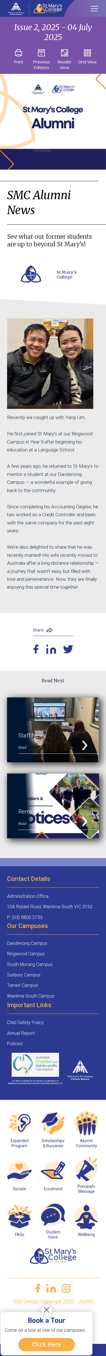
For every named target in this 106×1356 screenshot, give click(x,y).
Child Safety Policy (25, 1022)
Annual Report (21, 1033)
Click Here (46, 1344)
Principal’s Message (86, 1189)
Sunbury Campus (23, 975)
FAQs (19, 1234)
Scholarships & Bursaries (53, 1143)
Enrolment (53, 1189)
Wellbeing (86, 1234)
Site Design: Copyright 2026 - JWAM (53, 1301)
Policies (15, 1043)
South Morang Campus (30, 964)
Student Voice (53, 1234)
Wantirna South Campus (31, 996)
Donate (19, 1189)
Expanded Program (20, 1143)
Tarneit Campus (22, 985)
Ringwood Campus (26, 953)
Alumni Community (86, 1143)
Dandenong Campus (27, 943)
